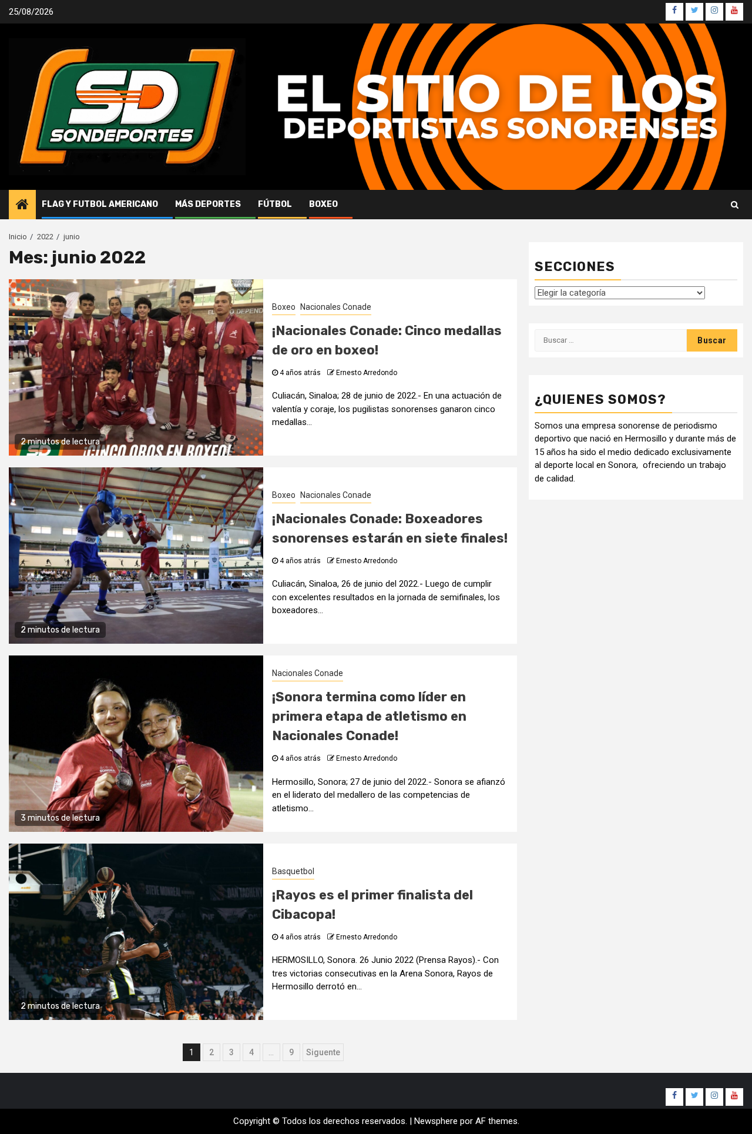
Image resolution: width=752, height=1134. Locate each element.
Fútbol (275, 204)
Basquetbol (293, 871)
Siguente (323, 1052)
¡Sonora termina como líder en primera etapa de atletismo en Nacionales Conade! (369, 716)
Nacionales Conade (335, 307)
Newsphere (436, 1121)
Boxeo (323, 204)
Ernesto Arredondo (366, 373)
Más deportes (208, 204)
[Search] (734, 204)
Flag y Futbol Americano (100, 204)
